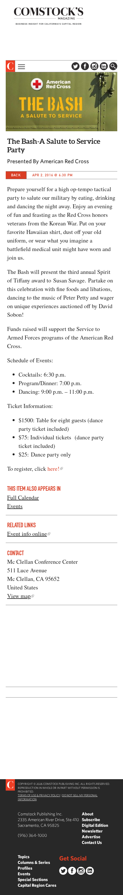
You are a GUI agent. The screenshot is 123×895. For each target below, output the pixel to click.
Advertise (91, 836)
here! (53, 468)
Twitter (76, 66)
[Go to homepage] (49, 16)
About (87, 813)
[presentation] (10, 66)
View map (19, 596)
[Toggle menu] (21, 66)
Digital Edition (95, 825)
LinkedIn (104, 66)
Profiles (25, 868)
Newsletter (92, 831)
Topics (23, 856)
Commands (4, 890)
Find (113, 66)
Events (15, 506)
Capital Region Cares (37, 885)
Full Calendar (23, 497)
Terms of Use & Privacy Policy (39, 795)
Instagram (94, 66)
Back (16, 175)
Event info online (27, 534)
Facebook (85, 66)
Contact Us (92, 842)
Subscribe (91, 819)
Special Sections (33, 879)
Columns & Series (34, 862)
